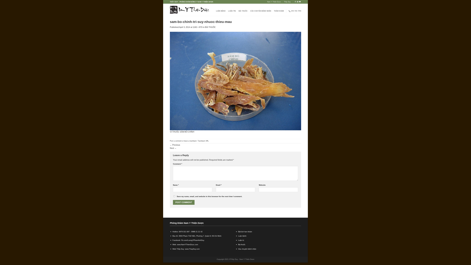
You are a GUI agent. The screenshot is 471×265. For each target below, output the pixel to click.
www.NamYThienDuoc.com (187, 244)
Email (219, 185)
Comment (177, 164)
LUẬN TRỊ (232, 11)
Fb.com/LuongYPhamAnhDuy (192, 240)
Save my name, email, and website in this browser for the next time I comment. (209, 196)
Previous (175, 145)
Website (262, 185)
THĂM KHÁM (279, 11)
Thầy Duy (287, 2)
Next (173, 148)
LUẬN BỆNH (220, 11)
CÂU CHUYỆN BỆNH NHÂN (260, 11)
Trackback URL (203, 141)
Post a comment (176, 141)
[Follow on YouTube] (300, 2)
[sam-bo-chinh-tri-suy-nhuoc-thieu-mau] (235, 81)
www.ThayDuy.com (192, 249)
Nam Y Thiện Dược (274, 2)
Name (176, 185)
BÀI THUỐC (243, 11)
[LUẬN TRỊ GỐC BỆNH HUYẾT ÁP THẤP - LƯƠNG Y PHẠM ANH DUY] (189, 10)
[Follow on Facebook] (295, 2)
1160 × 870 (197, 27)
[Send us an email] (297, 2)
